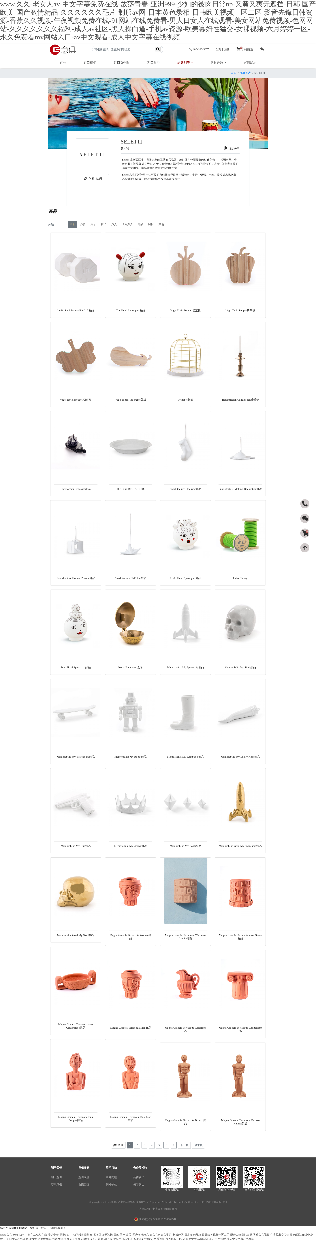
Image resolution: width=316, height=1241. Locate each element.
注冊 (227, 49)
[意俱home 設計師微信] (262, 49)
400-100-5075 (201, 49)
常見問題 (111, 1177)
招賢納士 (138, 1184)
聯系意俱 (56, 1184)
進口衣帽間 (121, 62)
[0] (305, 539)
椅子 (103, 224)
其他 (161, 224)
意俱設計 (83, 1177)
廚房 (151, 224)
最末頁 (198, 1145)
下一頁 (184, 1145)
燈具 (114, 224)
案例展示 (250, 62)
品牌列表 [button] (184, 62)
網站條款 (111, 1184)
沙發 (83, 224)
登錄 (218, 49)
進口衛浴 (153, 62)
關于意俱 (56, 1177)
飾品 (140, 224)
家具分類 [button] (217, 62)
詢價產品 (246, 49)
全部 (72, 224)
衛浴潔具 (127, 224)
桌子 (93, 224)
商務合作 (138, 1177)
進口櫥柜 (90, 62)
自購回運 (83, 1184)
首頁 (63, 62)
